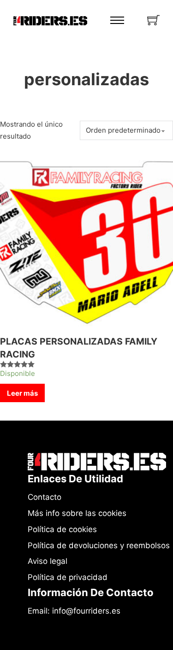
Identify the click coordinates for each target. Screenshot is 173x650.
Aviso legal (47, 561)
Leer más (22, 393)
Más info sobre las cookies (77, 513)
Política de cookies (62, 529)
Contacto (44, 497)
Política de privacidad (67, 577)
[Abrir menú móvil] (117, 20)
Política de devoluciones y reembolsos (99, 545)
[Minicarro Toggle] (153, 20)
